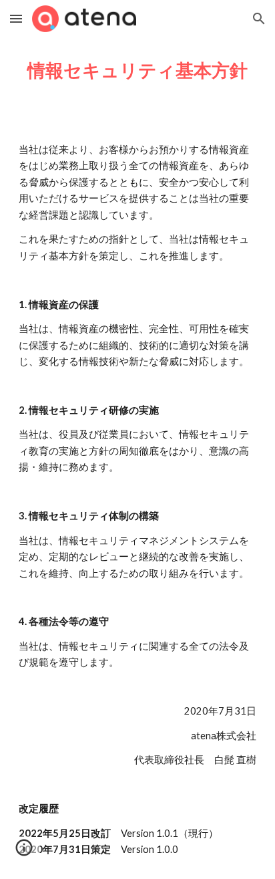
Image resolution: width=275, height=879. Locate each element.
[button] (16, 18)
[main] (137, 70)
